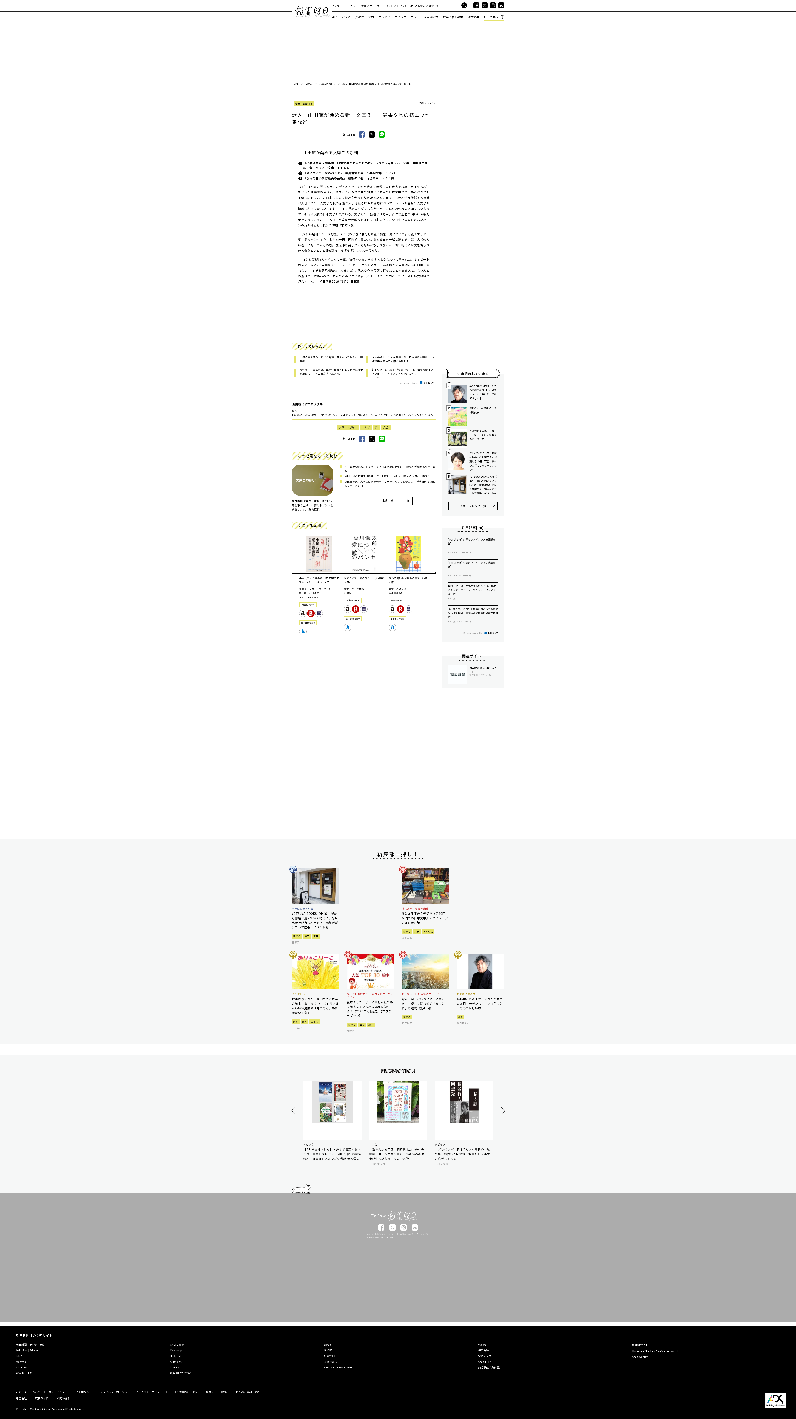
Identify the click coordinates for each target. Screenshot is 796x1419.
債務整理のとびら (181, 1373)
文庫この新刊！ (304, 104)
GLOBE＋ (329, 1350)
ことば (366, 427)
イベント (388, 6)
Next (502, 1110)
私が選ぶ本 (431, 17)
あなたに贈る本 (466, 994)
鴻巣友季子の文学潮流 (415, 908)
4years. (482, 1344)
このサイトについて (28, 1392)
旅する (297, 936)
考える (346, 17)
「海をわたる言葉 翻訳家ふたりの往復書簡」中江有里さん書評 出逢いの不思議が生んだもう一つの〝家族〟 (396, 1154)
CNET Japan (177, 1344)
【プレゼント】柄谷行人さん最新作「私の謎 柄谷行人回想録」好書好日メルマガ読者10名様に (462, 1154)
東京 (316, 936)
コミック (400, 17)
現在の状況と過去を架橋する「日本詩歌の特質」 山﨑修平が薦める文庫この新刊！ (390, 469)
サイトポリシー (82, 1392)
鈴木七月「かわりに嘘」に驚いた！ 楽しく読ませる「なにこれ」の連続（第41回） (423, 1003)
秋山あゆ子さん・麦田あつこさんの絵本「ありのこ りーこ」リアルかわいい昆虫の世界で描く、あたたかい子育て (315, 1006)
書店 (307, 936)
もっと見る (491, 17)
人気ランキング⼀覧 (473, 506)
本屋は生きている (302, 908)
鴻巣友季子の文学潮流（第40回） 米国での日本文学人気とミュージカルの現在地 (425, 918)
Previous (294, 1110)
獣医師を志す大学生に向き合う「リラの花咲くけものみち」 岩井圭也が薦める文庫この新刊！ (390, 483)
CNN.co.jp (176, 1350)
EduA (19, 1356)
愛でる (407, 931)
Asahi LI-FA (484, 1362)
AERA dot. (176, 1362)
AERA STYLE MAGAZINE (338, 1367)
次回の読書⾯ (417, 6)
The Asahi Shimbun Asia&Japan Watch (655, 1351)
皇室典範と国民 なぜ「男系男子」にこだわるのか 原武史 (483, 435)
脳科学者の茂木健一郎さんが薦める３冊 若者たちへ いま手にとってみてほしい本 (483, 392)
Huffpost (175, 1356)
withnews (22, 1367)
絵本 (371, 17)
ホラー (415, 17)
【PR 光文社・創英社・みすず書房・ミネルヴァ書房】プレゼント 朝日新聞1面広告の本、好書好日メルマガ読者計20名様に (332, 1154)
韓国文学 (473, 17)
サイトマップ (57, 1392)
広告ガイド (42, 1398)
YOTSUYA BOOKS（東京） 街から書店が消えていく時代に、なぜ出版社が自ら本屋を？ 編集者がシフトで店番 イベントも (483, 485)
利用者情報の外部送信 (184, 1392)
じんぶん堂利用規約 (248, 1392)
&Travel (34, 1350)
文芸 (385, 427)
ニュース (375, 6)
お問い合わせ (65, 1398)
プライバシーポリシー (148, 1392)
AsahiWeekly (640, 1357)
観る (334, 17)
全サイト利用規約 (216, 1392)
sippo (327, 1344)
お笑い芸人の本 (453, 17)
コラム (354, 6)
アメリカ (428, 931)
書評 (363, 6)
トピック (402, 6)
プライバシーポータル (113, 1392)
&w (25, 1350)
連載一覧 (434, 6)
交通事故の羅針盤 (489, 1367)
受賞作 (359, 17)
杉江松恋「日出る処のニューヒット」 (424, 994)
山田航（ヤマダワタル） (309, 404)
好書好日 (312, 11)
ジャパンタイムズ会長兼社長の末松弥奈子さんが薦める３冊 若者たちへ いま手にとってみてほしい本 (483, 461)
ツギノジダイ (486, 1356)
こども (314, 1021)
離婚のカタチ (24, 1373)
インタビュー (339, 6)
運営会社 (21, 1398)
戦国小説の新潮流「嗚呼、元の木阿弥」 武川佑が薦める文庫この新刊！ (387, 476)
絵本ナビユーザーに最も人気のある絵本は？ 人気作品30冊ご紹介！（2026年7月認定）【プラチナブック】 (370, 1009)
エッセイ (384, 17)
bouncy (174, 1367)
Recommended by (409, 382)
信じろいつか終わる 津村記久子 (483, 410)
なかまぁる (330, 1362)
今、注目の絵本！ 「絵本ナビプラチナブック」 (370, 996)
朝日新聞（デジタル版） (31, 1344)
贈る (295, 1021)
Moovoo (21, 1362)
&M (18, 1350)
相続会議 (483, 1350)
